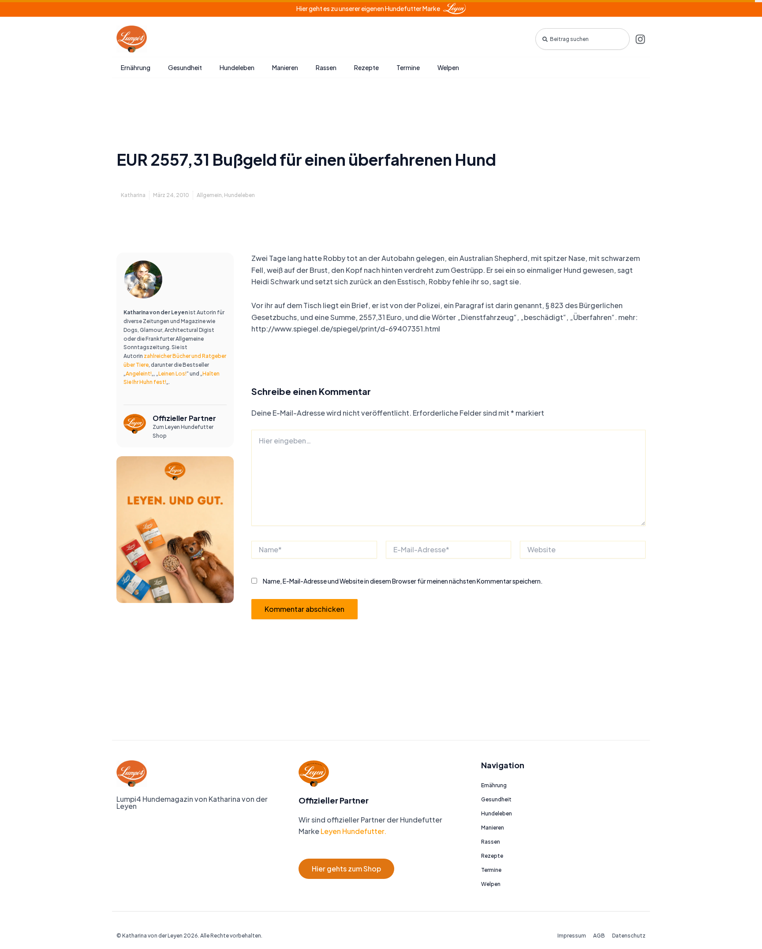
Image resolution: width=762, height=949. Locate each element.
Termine (408, 67)
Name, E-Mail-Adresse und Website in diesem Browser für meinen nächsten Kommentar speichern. (403, 581)
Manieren (285, 67)
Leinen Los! (172, 373)
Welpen (448, 67)
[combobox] (582, 39)
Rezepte (366, 67)
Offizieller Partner (184, 418)
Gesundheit (185, 67)
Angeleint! (139, 373)
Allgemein (209, 195)
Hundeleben (237, 67)
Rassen (326, 67)
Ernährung (135, 67)
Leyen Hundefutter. (352, 831)
